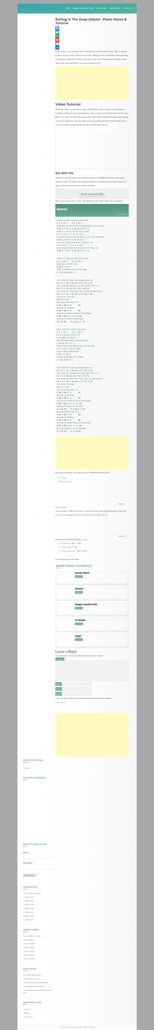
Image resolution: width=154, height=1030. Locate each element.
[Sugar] (64, 640)
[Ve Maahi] (64, 624)
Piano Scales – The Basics (32, 893)
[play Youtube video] (92, 148)
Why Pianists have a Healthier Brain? (36, 982)
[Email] (92, 44)
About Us (27, 1013)
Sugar (78, 635)
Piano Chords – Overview (32, 936)
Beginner (63, 559)
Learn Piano (101, 8)
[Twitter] (92, 32)
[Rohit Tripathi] (70, 493)
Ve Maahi (80, 620)
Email (58, 689)
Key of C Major (29, 951)
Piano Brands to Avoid (31, 979)
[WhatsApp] (92, 36)
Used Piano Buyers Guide (32, 975)
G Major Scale (29, 897)
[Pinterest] (92, 40)
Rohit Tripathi (61, 507)
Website (58, 694)
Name (58, 684)
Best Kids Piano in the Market (34, 986)
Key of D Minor (29, 947)
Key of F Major (29, 940)
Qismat (63, 547)
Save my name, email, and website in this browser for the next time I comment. (84, 698)
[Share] (92, 48)
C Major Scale (29, 912)
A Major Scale (29, 920)
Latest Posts (66, 481)
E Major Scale (29, 904)
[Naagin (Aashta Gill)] (64, 608)
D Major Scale (29, 908)
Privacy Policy (28, 1017)
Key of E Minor (29, 943)
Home (67, 8)
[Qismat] (64, 592)
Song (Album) (28, 863)
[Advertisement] (92, 83)
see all (84, 539)
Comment (60, 659)
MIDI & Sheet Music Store (83, 8)
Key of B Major (29, 955)
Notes (68, 559)
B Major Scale (29, 916)
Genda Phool (65, 543)
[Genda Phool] (64, 577)
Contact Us (128, 8)
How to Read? (115, 8)
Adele (77, 559)
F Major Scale (28, 901)
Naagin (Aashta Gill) (68, 551)
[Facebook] (92, 28)
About (64, 477)
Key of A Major (29, 959)
